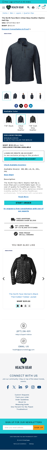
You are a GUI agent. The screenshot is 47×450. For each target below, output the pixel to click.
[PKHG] (15, 7)
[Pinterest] (26, 387)
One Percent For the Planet (22, 407)
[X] (14, 387)
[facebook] (16, 106)
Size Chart (9, 175)
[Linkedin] (20, 387)
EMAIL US (23, 346)
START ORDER (23, 202)
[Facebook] (7, 387)
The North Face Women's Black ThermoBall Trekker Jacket (23, 295)
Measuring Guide (22, 404)
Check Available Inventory (15, 165)
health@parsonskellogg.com (23, 350)
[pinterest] (26, 106)
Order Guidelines (22, 400)
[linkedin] (31, 106)
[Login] (33, 7)
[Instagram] (32, 387)
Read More (23, 197)
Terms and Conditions (19, 443)
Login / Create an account (23, 159)
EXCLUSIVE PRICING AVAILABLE (17, 147)
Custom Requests (22, 395)
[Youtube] (39, 387)
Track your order (22, 397)
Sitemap (31, 443)
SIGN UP (38, 427)
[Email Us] (23, 341)
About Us (22, 402)
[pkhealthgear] (23, 363)
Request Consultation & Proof (15, 29)
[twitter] (21, 106)
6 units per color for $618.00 (18, 139)
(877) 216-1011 (23, 331)
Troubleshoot (22, 409)
